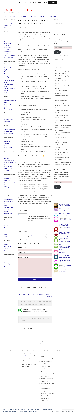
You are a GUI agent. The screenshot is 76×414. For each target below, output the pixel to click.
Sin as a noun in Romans (65, 265)
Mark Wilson (29, 27)
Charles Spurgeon (9, 109)
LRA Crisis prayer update (47, 383)
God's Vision (7, 209)
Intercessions (23, 16)
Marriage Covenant (9, 207)
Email (22, 252)
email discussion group (28, 235)
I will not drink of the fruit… (65, 270)
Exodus (6, 90)
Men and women (8, 199)
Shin (68, 227)
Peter (5, 234)
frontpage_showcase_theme (48, 359)
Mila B (61, 209)
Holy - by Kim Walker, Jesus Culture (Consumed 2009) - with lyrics (47, 364)
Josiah (6, 224)
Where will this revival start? (62, 95)
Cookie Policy (36, 411)
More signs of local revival (62, 98)
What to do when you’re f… (64, 251)
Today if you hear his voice (62, 120)
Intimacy (6, 211)
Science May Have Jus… (64, 204)
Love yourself (7, 185)
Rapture (6, 244)
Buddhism (7, 146)
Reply (44, 309)
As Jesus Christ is (9, 160)
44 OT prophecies (9, 57)
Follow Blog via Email (61, 34)
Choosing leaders (8, 119)
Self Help (25, 309)
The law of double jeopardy (62, 132)
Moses (6, 92)
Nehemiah (7, 121)
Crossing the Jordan (9, 263)
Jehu (5, 236)
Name (22, 247)
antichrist (6, 248)
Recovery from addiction (61, 142)
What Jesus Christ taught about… (64, 238)
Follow (57, 52)
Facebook (38, 214)
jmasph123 (62, 237)
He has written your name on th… (64, 261)
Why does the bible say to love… (64, 233)
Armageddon (7, 246)
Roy (60, 213)
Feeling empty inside (9, 183)
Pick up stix (7, 267)
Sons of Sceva (8, 232)
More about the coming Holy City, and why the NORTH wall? (47, 398)
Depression (7, 181)
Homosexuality (8, 213)
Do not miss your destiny (61, 150)
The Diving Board (8, 269)
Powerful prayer (8, 166)
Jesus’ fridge (7, 265)
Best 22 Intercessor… (65, 223)
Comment (23, 257)
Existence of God (8, 68)
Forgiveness (7, 178)
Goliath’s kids (7, 226)
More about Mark (9, 16)
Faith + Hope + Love (19, 10)
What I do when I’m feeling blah (26, 294)
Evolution (6, 72)
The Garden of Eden (9, 88)
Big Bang (6, 70)
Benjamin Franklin (9, 131)
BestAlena (62, 260)
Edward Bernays (8, 133)
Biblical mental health (10, 191)
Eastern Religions (9, 148)
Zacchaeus (7, 228)
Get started (53, 2)
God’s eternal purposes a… (65, 220)
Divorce (6, 205)
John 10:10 (40, 191)
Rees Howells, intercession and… (64, 224)
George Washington (9, 129)
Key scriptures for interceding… (65, 214)
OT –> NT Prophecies (10, 55)
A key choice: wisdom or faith (65, 206)
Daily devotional (54, 16)
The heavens (7, 74)
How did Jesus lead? (9, 117)
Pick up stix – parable (61, 123)
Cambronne (62, 232)
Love (36, 27)
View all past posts (9, 23)
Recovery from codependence (63, 125)
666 (5, 250)
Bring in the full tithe (60, 118)
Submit (35, 279)
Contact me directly (59, 63)
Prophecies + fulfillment (38, 16)
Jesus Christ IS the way (61, 115)
